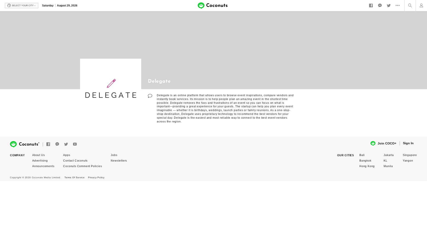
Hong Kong (367, 166)
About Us (38, 155)
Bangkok (365, 160)
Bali (362, 155)
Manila (388, 166)
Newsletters (119, 160)
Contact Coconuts (75, 160)
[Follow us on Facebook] (371, 5)
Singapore (410, 155)
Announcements (43, 166)
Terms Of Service (74, 177)
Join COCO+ (387, 143)
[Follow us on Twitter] (388, 5)
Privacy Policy (96, 177)
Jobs (114, 155)
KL (385, 160)
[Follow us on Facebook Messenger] (379, 5)
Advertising (40, 160)
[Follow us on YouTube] (75, 144)
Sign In (408, 143)
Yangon (408, 160)
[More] (398, 5)
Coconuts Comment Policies (82, 166)
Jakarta (389, 155)
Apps (66, 155)
